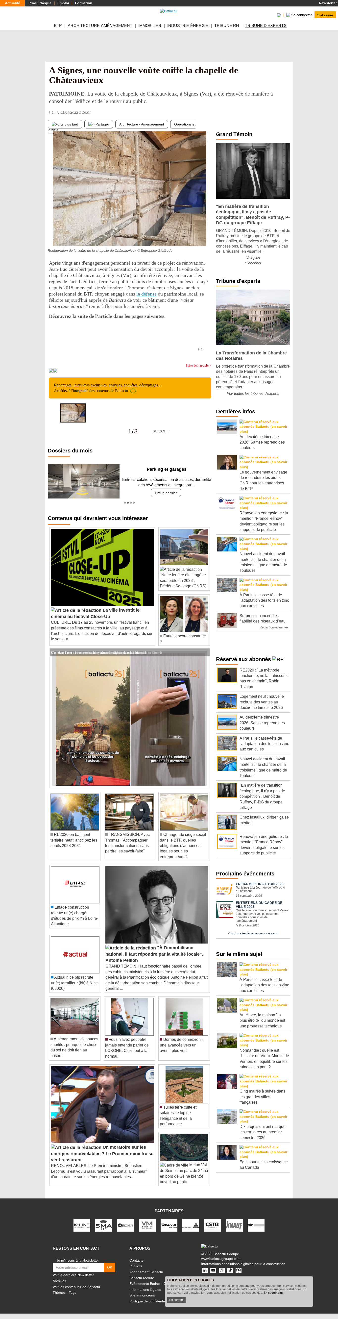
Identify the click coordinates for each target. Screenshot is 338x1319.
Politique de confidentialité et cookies (158, 1301)
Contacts (136, 1260)
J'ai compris (176, 1300)
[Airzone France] (125, 1225)
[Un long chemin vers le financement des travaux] (207, 236)
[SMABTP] (103, 1225)
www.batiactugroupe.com (221, 1259)
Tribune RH (226, 26)
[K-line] (81, 1225)
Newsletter (327, 3)
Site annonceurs (142, 1295)
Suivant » (161, 431)
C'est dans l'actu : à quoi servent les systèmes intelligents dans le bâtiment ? (98, 652)
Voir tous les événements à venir (253, 933)
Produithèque (39, 3)
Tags (72, 1292)
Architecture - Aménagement (141, 124)
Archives (59, 1281)
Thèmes (59, 1292)
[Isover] (169, 1225)
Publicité (136, 1266)
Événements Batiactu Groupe (152, 1284)
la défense (146, 294)
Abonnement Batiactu (146, 1272)
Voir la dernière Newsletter (73, 1275)
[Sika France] (190, 1225)
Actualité (12, 3)
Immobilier (149, 26)
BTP (58, 26)
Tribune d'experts (266, 26)
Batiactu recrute (141, 1278)
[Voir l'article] (204, 652)
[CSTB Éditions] (212, 1225)
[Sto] (256, 1225)
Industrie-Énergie (187, 26)
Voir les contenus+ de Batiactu (76, 1287)
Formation (83, 3)
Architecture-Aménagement (100, 26)
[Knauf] (234, 1225)
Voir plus (253, 258)
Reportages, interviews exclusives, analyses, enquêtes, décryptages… (108, 388)
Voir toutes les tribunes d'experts (253, 393)
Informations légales (145, 1290)
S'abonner (325, 15)
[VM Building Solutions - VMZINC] (147, 1225)
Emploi (63, 3)
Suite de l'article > (198, 365)
